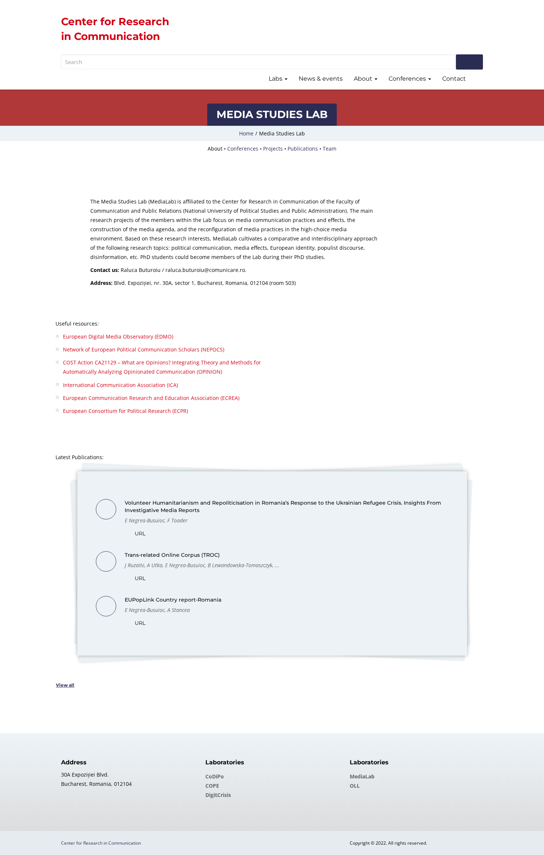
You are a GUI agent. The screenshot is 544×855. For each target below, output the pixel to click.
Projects (273, 148)
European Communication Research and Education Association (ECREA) (151, 397)
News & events (321, 78)
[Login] (479, 80)
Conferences (408, 78)
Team (329, 148)
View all (65, 685)
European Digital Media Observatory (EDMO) (118, 336)
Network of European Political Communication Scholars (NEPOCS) (143, 349)
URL (139, 533)
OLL (355, 785)
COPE (212, 785)
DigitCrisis (218, 794)
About (364, 78)
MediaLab (362, 776)
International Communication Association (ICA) (120, 384)
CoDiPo (214, 776)
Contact (454, 78)
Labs (276, 78)
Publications (303, 148)
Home (246, 133)
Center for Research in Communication (101, 843)
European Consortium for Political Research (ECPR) (125, 410)
